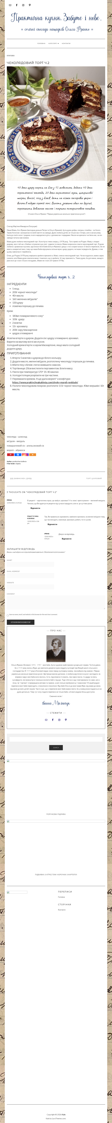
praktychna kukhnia (20, 461)
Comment (11, 594)
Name (9, 560)
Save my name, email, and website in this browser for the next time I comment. (33, 614)
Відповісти (35, 508)
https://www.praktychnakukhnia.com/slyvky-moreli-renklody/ (45, 382)
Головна (41, 43)
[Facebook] (17, 454)
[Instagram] (25, 454)
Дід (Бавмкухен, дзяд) (21, 478)
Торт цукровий (94, 478)
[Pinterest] (10, 454)
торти (18, 463)
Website (10, 583)
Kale (63, 1114)
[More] (32, 454)
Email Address (13, 571)
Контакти (66, 43)
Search (56, 747)
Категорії (52, 43)
